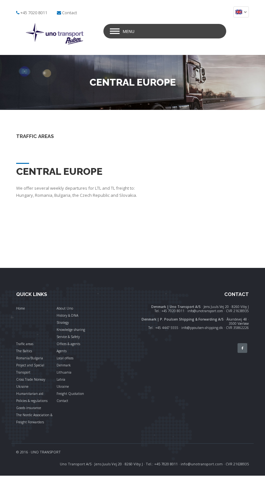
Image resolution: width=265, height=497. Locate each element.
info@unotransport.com (202, 463)
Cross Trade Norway (30, 379)
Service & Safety (68, 336)
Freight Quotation (70, 393)
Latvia (61, 379)
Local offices (65, 358)
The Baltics (24, 351)
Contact (69, 13)
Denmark (64, 365)
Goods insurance (28, 408)
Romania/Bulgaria (29, 358)
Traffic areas (24, 344)
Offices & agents (68, 344)
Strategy (63, 322)
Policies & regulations (32, 400)
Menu (128, 31)
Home (20, 308)
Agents (62, 351)
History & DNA (67, 315)
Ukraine (22, 386)
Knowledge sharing (71, 329)
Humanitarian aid (29, 393)
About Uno (65, 308)
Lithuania (64, 372)
